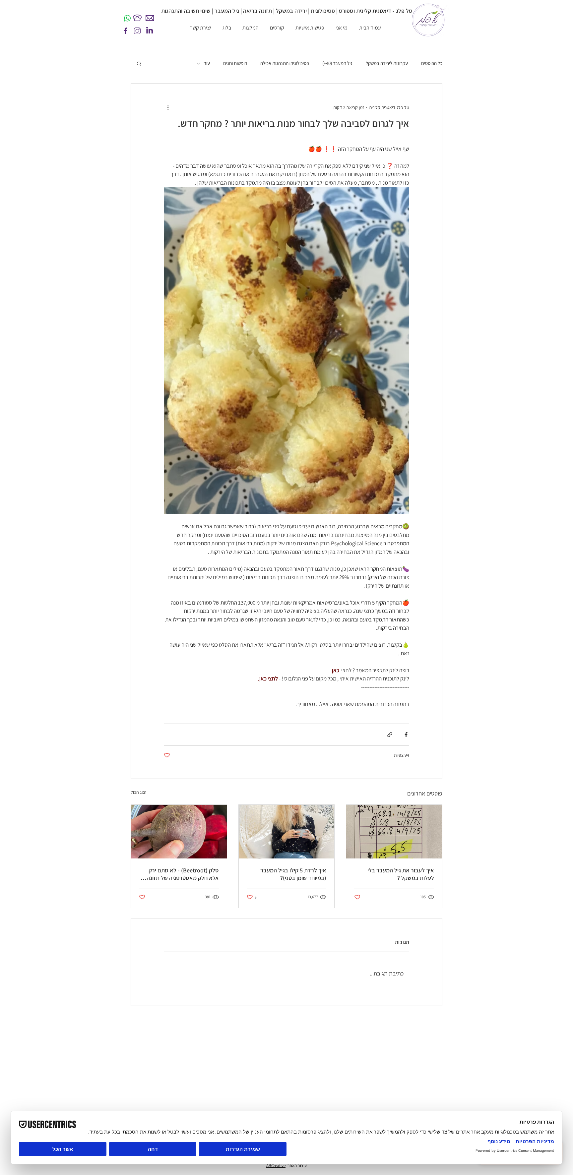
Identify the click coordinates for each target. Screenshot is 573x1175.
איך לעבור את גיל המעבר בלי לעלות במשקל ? (400, 874)
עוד (207, 63)
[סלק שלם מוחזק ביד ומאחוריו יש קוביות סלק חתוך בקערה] (179, 831)
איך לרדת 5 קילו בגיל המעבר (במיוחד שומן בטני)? (293, 874)
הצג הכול (139, 792)
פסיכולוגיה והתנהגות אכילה (284, 63)
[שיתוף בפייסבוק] (406, 735)
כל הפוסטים (431, 63)
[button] (139, 63)
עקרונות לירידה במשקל (387, 63)
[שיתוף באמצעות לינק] (390, 735)
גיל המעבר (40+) (337, 63)
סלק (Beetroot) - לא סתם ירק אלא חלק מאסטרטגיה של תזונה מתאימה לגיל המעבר (183, 874)
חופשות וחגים (235, 63)
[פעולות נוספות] (168, 107)
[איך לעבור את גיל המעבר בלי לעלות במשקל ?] (394, 831)
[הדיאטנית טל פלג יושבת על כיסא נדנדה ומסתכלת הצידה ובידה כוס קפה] (287, 831)
